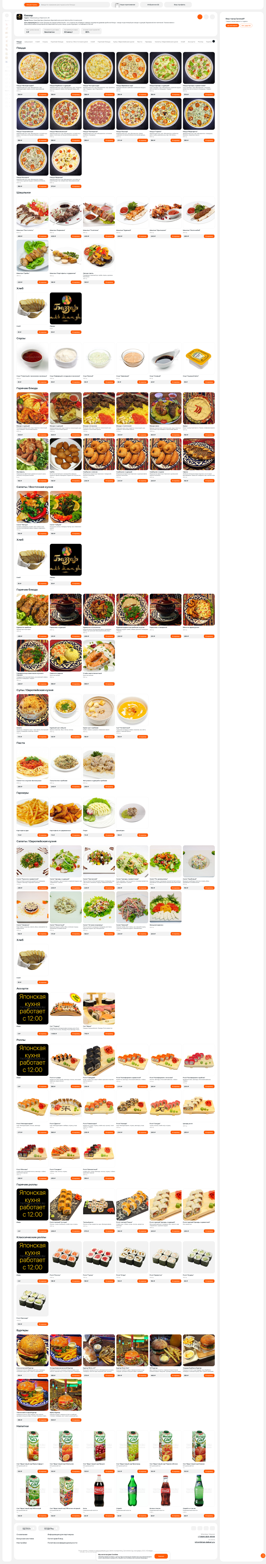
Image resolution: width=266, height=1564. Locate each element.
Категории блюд (55, 1539)
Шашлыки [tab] (29, 42)
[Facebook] (199, 1528)
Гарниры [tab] (148, 42)
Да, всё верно (232, 25)
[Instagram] (212, 1528)
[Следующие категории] (213, 41)
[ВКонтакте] (193, 1528)
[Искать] (107, 4)
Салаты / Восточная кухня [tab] (77, 42)
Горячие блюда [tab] (57, 42)
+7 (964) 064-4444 (206, 1537)
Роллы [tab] (200, 42)
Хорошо (161, 1556)
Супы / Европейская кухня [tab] (123, 42)
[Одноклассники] (206, 1528)
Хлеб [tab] (37, 42)
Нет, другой (246, 25)
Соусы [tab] (45, 42)
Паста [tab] (139, 42)
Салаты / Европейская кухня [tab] (166, 42)
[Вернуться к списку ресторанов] (7, 15)
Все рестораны (32, 4)
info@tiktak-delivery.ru (205, 1542)
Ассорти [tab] (191, 42)
